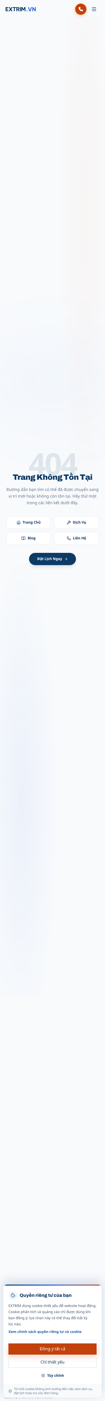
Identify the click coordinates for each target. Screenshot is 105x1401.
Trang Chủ (32, 522)
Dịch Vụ (79, 522)
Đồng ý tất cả (52, 1349)
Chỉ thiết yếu (52, 1362)
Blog (31, 538)
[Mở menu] (94, 9)
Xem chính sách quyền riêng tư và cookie (45, 1331)
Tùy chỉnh (55, 1375)
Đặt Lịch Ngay (49, 558)
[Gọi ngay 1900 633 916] (80, 9)
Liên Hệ (79, 538)
